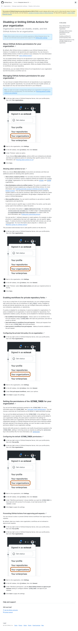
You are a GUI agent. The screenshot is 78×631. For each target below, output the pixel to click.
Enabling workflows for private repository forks (24, 297)
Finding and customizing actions (30, 214)
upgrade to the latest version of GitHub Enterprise (40, 12)
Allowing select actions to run (24, 159)
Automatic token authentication (37, 409)
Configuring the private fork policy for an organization (23, 333)
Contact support (9, 612)
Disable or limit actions (34, 6)
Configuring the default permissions (22, 436)
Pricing (29, 625)
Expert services (36, 625)
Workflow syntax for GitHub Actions (16, 224)
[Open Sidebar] (2, 6)
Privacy (20, 625)
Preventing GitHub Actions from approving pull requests (24, 513)
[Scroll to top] (74, 627)
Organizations (7, 6)
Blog (43, 625)
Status (25, 625)
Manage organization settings (19, 6)
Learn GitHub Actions (25, 55)
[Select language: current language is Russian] (75, 2)
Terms (15, 625)
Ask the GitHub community (11, 610)
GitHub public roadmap (41, 37)
